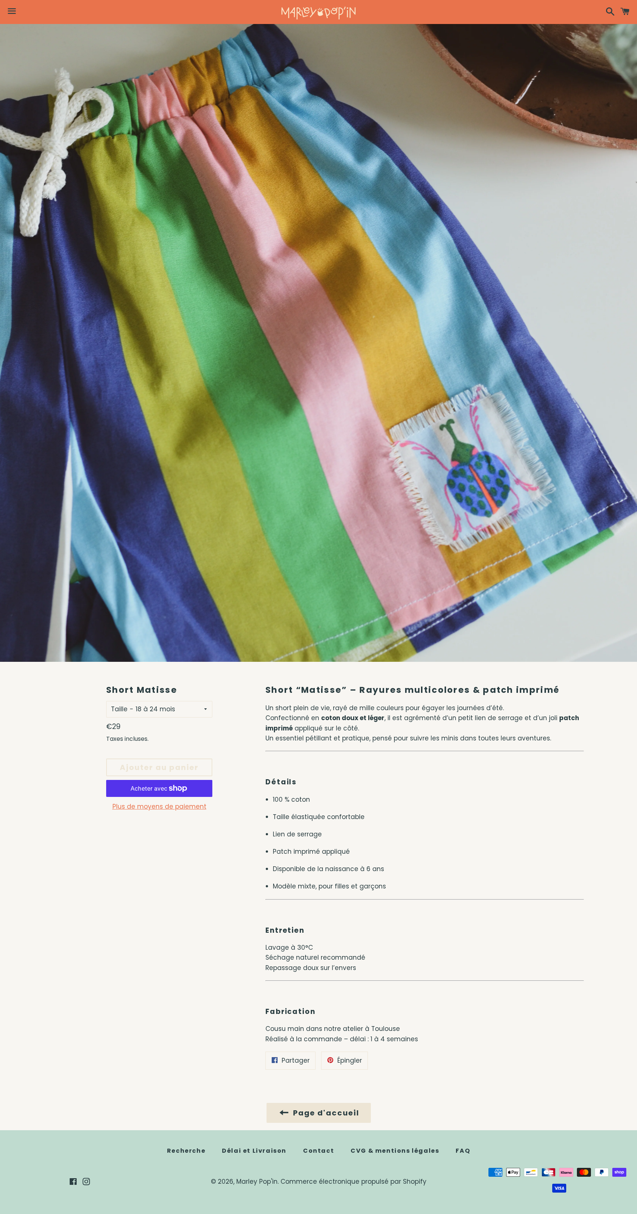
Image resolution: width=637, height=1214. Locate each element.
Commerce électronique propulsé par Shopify (354, 1181)
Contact (318, 1150)
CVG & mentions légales (395, 1150)
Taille (119, 709)
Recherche (186, 1150)
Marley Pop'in (257, 1181)
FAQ (463, 1150)
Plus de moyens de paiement (159, 806)
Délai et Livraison (254, 1150)
